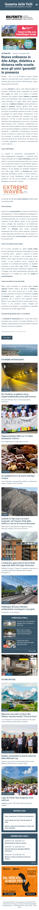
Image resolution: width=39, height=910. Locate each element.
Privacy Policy (28, 905)
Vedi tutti (33, 863)
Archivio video (32, 651)
